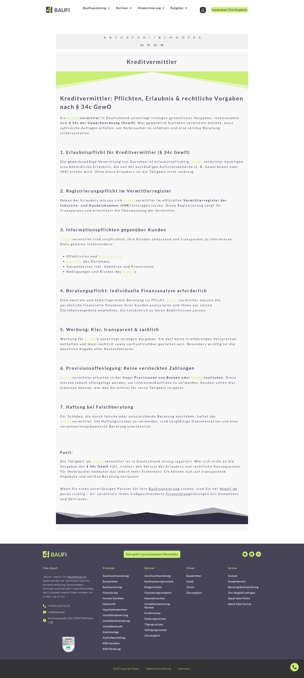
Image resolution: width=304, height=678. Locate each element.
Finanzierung (178, 494)
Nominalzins (110, 256)
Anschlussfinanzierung (116, 575)
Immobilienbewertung (115, 615)
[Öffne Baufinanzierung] (108, 8)
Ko (155, 45)
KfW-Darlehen (111, 643)
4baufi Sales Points (239, 598)
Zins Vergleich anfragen (241, 592)
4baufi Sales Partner (240, 603)
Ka (141, 45)
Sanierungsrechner (155, 618)
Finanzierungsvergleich (157, 592)
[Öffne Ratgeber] (186, 8)
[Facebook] (245, 554)
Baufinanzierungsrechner (159, 581)
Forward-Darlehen (113, 598)
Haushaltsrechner (154, 598)
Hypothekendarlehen (115, 609)
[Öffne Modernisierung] (163, 8)
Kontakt (233, 575)
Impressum (184, 668)
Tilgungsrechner (153, 624)
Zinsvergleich (152, 635)
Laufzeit (74, 261)
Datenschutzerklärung (158, 668)
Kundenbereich (236, 581)
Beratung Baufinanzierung (243, 587)
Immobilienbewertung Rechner (157, 605)
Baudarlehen (110, 581)
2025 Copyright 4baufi (126, 668)
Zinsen (190, 587)
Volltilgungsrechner (155, 629)
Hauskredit (109, 603)
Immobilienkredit (113, 626)
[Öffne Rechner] (130, 8)
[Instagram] (258, 554)
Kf (148, 45)
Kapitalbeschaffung (114, 637)
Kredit (73, 118)
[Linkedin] (251, 554)
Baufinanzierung (164, 489)
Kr (162, 45)
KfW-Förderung (112, 648)
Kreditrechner (152, 613)
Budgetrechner (153, 587)
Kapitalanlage (111, 632)
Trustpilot (52, 631)
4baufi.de (229, 489)
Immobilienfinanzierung (116, 620)
